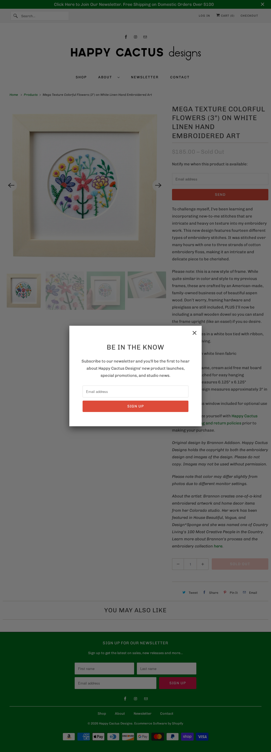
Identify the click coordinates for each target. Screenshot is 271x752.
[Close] (194, 333)
